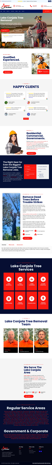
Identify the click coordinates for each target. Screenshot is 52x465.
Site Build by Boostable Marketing (41, 463)
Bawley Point (20, 411)
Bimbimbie (7, 412)
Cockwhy (5, 414)
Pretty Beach (31, 422)
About (4, 11)
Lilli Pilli (20, 418)
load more (26, 118)
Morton (41, 419)
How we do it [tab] (20, 244)
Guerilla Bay (22, 416)
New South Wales (34, 376)
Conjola (17, 414)
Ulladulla (36, 378)
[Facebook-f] (49, 1)
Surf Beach (16, 423)
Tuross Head (41, 423)
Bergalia (37, 411)
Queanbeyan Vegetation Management (28, 437)
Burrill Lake (32, 412)
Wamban (23, 425)
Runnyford (42, 422)
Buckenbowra (26, 412)
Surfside (21, 423)
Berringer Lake (43, 411)
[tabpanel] (26, 249)
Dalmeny (41, 414)
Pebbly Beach (18, 422)
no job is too (29, 145)
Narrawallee (33, 421)
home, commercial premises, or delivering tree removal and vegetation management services (37, 143)
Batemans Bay (7, 411)
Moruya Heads (7, 421)
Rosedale (37, 422)
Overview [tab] (4, 244)
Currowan (36, 414)
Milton (17, 419)
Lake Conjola (7, 418)
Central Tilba (43, 412)
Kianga (33, 416)
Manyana (45, 418)
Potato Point (24, 422)
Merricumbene (11, 419)
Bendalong (32, 411)
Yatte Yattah (35, 425)
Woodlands (28, 425)
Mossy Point (13, 421)
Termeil (26, 423)
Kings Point (38, 416)
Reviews (16, 11)
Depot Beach (12, 415)
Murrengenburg (20, 421)
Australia (41, 376)
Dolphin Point (30, 415)
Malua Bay (39, 418)
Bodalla (16, 412)
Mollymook (36, 419)
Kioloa (43, 416)
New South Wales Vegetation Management (13, 434)
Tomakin (31, 423)
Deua (17, 415)
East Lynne (43, 415)
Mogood (31, 419)
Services (8, 11)
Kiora (46, 416)
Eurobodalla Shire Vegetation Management (32, 434)
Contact (23, 11)
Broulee (20, 412)
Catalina (38, 412)
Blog (19, 11)
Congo (13, 414)
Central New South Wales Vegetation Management (29, 438)
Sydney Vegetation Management (12, 437)
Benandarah (26, 411)
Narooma (27, 421)
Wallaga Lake (17, 425)
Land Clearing (14, 177)
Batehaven (14, 411)
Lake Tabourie (14, 418)
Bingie (12, 412)
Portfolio (12, 11)
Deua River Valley (22, 415)
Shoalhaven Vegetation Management (24, 435)
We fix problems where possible (30, 214)
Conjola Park (22, 414)
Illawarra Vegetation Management (40, 435)
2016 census (35, 379)
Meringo (5, 419)
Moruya (46, 419)
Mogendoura (22, 419)
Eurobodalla (6, 416)
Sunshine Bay (10, 423)
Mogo (27, 419)
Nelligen (38, 421)
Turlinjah (36, 423)
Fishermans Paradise (14, 416)
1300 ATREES (35, 5)
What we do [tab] (11, 244)
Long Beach (25, 418)
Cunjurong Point (29, 414)
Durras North (37, 415)
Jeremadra (28, 416)
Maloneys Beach (32, 418)
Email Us (45, 5)
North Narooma (10, 422)
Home (1, 11)
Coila (9, 414)
